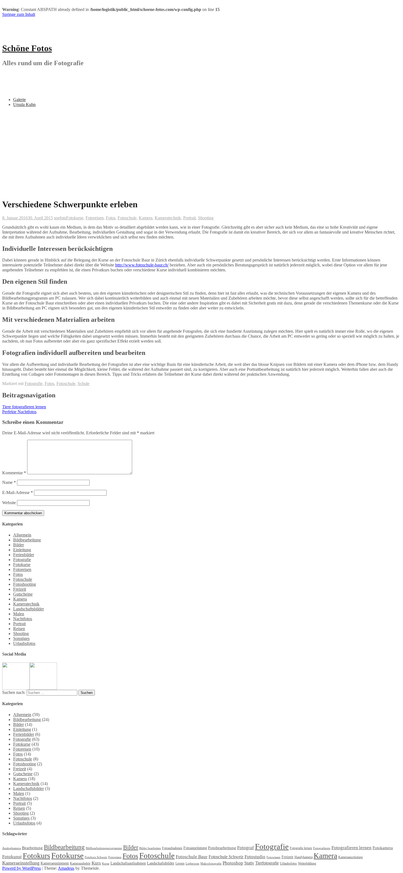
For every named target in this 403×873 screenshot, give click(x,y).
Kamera (145, 218)
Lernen (180, 863)
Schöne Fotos (27, 48)
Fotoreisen (95, 218)
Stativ (249, 863)
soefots (60, 218)
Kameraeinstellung (20, 863)
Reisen (19, 628)
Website (9, 502)
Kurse (105, 863)
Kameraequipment (55, 863)
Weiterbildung (307, 863)
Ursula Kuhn (24, 104)
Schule (83, 383)
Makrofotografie (211, 863)
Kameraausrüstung (350, 857)
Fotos (110, 218)
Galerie (19, 99)
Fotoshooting (24, 584)
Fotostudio (255, 856)
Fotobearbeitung (222, 848)
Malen (18, 613)
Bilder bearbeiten (150, 848)
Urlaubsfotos (24, 643)
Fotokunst (12, 856)
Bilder (18, 544)
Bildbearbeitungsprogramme (104, 848)
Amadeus (66, 868)
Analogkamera (11, 848)
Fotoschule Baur (192, 856)
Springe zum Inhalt (18, 14)
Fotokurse (74, 218)
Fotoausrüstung (195, 848)
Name (9, 482)
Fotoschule (127, 218)
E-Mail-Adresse (17, 492)
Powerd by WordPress (21, 868)
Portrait (189, 218)
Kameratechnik (168, 218)
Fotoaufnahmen (172, 848)
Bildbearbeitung (27, 540)
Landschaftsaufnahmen (128, 863)
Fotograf (245, 847)
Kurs (96, 863)
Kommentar (14, 472)
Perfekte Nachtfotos (19, 411)
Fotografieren (321, 848)
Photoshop (233, 863)
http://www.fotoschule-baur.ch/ (142, 265)
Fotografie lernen (301, 848)
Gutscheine (23, 594)
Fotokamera (383, 848)
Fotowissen (273, 857)
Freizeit (19, 589)
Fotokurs (36, 855)
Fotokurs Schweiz (96, 857)
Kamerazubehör (80, 863)
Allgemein (22, 535)
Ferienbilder (23, 554)
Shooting (206, 218)
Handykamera (303, 857)
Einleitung (22, 549)
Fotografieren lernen (351, 847)
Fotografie (33, 383)
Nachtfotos (22, 618)
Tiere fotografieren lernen (24, 406)
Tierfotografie (267, 863)
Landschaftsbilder (28, 609)
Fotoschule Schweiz (226, 856)
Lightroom (192, 863)
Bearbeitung (32, 848)
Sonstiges (21, 638)
